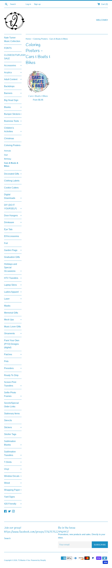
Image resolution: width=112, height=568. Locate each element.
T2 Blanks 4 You (24, 560)
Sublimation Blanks (13, 443)
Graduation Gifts (12, 257)
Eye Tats (8, 229)
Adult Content (13, 79)
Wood (13, 483)
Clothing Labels (11, 181)
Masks (7, 306)
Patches (13, 354)
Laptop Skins (13, 285)
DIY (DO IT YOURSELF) (13, 207)
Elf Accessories (11, 236)
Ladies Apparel (13, 292)
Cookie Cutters (11, 187)
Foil (6, 243)
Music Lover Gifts (12, 326)
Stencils (8, 420)
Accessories (13, 65)
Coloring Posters (12, 145)
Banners (13, 93)
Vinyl (13, 469)
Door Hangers (13, 215)
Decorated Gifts (13, 174)
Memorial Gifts (11, 313)
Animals (7, 151)
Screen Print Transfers (13, 384)
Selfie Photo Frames (13, 394)
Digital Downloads (13, 196)
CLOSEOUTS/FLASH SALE (13, 57)
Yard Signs (9, 497)
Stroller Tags (10, 434)
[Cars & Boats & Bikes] (38, 81)
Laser (13, 299)
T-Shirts (13, 462)
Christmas (9, 138)
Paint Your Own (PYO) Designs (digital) (11, 344)
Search (7, 538)
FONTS (8, 48)
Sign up (37, 4)
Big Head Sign (11, 100)
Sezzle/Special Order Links (11, 405)
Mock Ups (13, 319)
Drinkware (13, 222)
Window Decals (13, 476)
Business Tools (13, 121)
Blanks (13, 107)
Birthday (7, 159)
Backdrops (9, 86)
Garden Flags (13, 250)
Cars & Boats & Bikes (11, 164)
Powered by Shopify (38, 560)
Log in (28, 4)
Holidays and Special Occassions (13, 267)
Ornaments (13, 333)
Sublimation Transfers (13, 453)
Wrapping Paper (13, 490)
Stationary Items (12, 413)
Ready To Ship (11, 375)
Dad (6, 155)
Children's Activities (13, 130)
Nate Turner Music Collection (12, 39)
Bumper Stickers (13, 114)
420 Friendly (13, 504)
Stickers (13, 427)
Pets (6, 361)
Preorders (13, 368)
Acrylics (13, 72)
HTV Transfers (13, 278)
